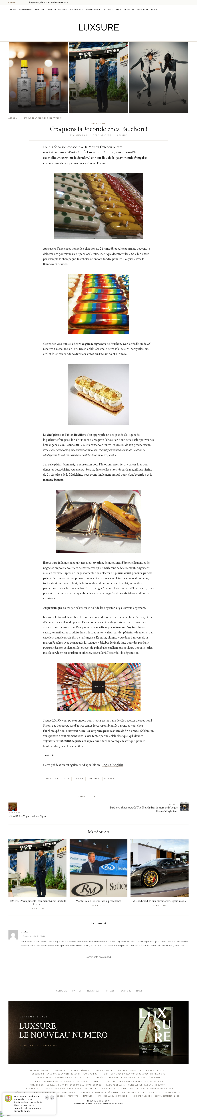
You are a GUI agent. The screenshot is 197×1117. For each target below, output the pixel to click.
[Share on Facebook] (100, 796)
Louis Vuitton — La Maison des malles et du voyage (64, 1077)
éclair (66, 779)
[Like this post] (96, 796)
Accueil (12, 118)
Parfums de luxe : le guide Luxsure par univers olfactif (136, 1085)
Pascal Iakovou (24, 108)
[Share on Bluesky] (118, 796)
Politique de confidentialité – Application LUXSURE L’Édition (112, 1092)
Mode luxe (154, 1092)
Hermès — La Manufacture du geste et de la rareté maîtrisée (128, 1077)
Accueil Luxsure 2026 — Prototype (59, 1096)
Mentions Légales (80, 1070)
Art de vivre (76, 9)
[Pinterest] (101, 37)
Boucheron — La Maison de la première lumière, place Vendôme (65, 1074)
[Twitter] (92, 37)
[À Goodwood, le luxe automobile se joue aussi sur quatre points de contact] (160, 868)
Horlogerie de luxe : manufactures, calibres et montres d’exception (60, 1089)
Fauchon (79, 779)
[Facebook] (88, 37)
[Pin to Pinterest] (106, 796)
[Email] (109, 37)
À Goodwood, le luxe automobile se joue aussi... (159, 901)
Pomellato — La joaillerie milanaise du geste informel (134, 1081)
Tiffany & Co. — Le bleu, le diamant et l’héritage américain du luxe (65, 1085)
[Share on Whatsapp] (112, 796)
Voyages (108, 9)
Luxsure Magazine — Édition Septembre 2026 (156, 1096)
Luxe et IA (129, 9)
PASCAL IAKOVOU (84, 108)
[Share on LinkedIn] (109, 796)
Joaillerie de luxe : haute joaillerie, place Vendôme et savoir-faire (137, 1089)
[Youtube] (105, 37)
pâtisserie (94, 779)
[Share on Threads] (115, 796)
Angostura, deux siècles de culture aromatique (52, 3)
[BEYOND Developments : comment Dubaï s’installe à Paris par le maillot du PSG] (98, 77)
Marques (87, 1096)
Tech (118, 9)
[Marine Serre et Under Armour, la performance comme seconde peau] (158, 77)
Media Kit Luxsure (39, 1070)
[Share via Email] (121, 796)
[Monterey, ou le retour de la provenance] (99, 868)
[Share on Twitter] (103, 796)
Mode (13, 9)
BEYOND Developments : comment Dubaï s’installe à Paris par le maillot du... (98, 99)
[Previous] (22, 2)
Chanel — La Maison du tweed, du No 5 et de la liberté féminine (67, 1081)
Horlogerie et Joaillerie (31, 9)
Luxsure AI (142, 9)
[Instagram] (96, 37)
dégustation (51, 779)
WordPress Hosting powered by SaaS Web (98, 1103)
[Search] (187, 9)
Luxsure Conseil (103, 1070)
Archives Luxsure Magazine (112, 1096)
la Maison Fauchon (98, 147)
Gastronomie (93, 9)
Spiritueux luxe (173, 1092)
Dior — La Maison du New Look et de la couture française (134, 1074)
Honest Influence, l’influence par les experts (142, 1070)
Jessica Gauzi (80, 135)
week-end (109, 779)
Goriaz (155, 9)
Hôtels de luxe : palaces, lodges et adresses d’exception (45, 1092)
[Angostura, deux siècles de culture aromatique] (38, 77)
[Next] (26, 2)
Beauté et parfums (57, 9)
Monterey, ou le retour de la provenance (98, 901)
